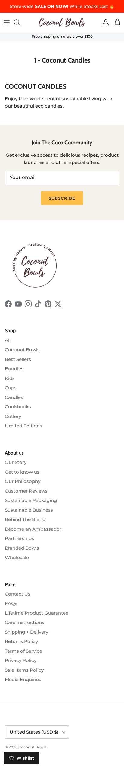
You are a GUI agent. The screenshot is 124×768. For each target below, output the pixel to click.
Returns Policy (21, 641)
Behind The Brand (25, 519)
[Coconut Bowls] (62, 22)
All (8, 340)
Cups (11, 387)
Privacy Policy (20, 660)
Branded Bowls (22, 548)
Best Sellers (18, 359)
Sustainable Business (29, 510)
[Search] (19, 22)
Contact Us (17, 594)
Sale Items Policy (24, 670)
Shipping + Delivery (26, 632)
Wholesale (17, 557)
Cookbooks (18, 407)
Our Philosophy (22, 481)
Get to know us (22, 472)
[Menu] (6, 22)
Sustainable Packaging (31, 500)
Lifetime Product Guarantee (36, 613)
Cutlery (13, 416)
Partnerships (19, 538)
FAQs (11, 603)
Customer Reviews (26, 491)
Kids (10, 378)
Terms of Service (23, 651)
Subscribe (62, 198)
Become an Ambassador (33, 529)
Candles (14, 397)
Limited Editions (23, 426)
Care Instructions (24, 622)
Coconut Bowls (22, 349)
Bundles (14, 368)
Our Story (15, 462)
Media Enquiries (23, 679)
